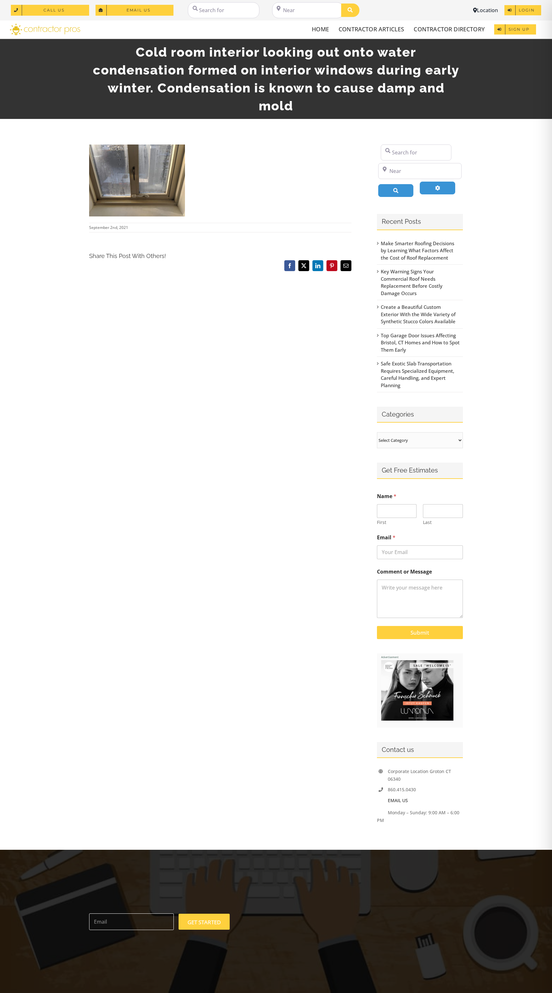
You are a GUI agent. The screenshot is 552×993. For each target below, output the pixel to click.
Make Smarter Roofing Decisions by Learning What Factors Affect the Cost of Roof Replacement (417, 250)
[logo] (45, 26)
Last (427, 522)
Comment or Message (404, 572)
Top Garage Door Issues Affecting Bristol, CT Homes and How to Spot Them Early (420, 342)
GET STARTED (204, 922)
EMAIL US (398, 800)
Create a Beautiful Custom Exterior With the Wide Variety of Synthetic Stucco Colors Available (418, 314)
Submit (419, 632)
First (381, 522)
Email (386, 538)
